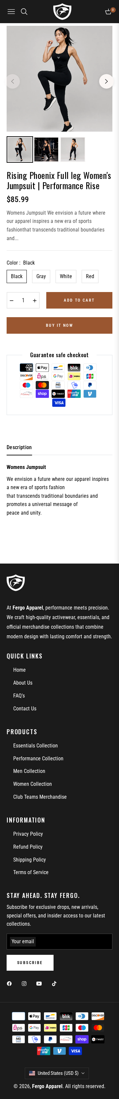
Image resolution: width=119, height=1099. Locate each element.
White (66, 276)
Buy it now (59, 325)
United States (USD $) (58, 1073)
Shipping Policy (29, 860)
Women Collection (32, 784)
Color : (21, 263)
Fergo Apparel (47, 1086)
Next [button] (106, 81)
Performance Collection (38, 758)
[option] (59, 79)
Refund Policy (28, 847)
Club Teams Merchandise (40, 797)
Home (19, 670)
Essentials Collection (35, 745)
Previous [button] (12, 81)
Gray (41, 276)
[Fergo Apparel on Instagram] (25, 983)
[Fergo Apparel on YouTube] (40, 983)
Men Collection (29, 771)
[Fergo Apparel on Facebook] (11, 983)
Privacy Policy (28, 834)
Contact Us (24, 708)
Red (90, 276)
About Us (22, 683)
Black (16, 276)
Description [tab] (19, 447)
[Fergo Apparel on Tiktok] (56, 983)
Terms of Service (31, 872)
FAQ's (19, 696)
